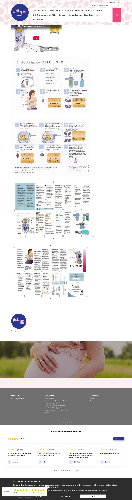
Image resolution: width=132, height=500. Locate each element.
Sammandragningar (75, 15)
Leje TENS (36, 10)
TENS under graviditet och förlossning (88, 10)
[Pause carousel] (66, 473)
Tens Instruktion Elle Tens (52, 403)
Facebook (92, 401)
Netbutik (45, 10)
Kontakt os (93, 398)
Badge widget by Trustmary (24, 497)
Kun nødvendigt (66, 496)
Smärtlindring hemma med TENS (44, 15)
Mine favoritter (49, 398)
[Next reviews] (129, 458)
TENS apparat (62, 15)
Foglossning (69, 10)
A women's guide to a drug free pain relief (57, 410)
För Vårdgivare (38, 19)
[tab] (55, 470)
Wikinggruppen (69, 422)
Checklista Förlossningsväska (53, 408)
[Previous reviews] (3, 458)
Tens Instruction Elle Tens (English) (55, 405)
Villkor (47, 413)
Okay (93, 496)
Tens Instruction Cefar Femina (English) (56, 401)
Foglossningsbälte (56, 10)
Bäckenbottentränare (92, 15)
